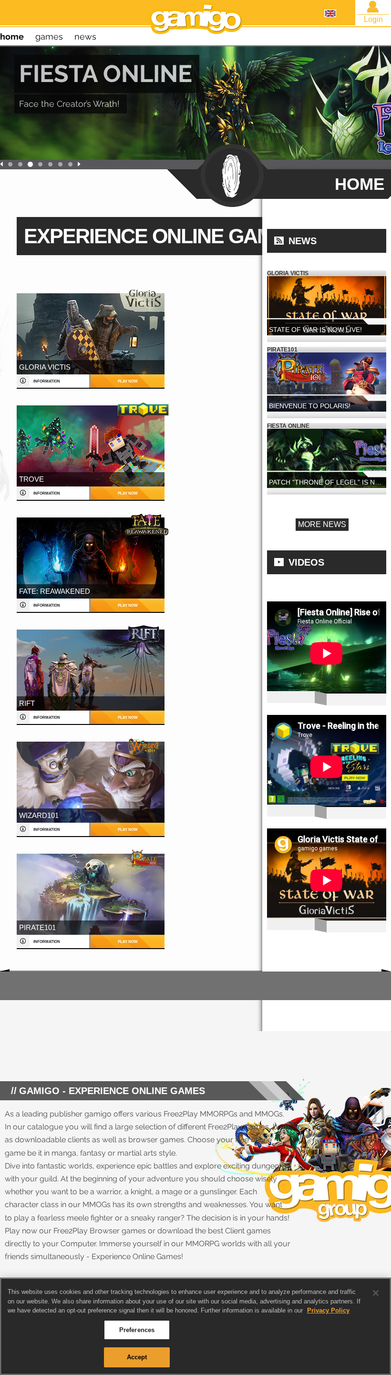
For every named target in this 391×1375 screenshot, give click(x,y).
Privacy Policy (328, 1310)
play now (128, 381)
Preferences (136, 1330)
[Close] (375, 1292)
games (49, 36)
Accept (137, 1357)
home (12, 36)
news (85, 36)
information (46, 381)
